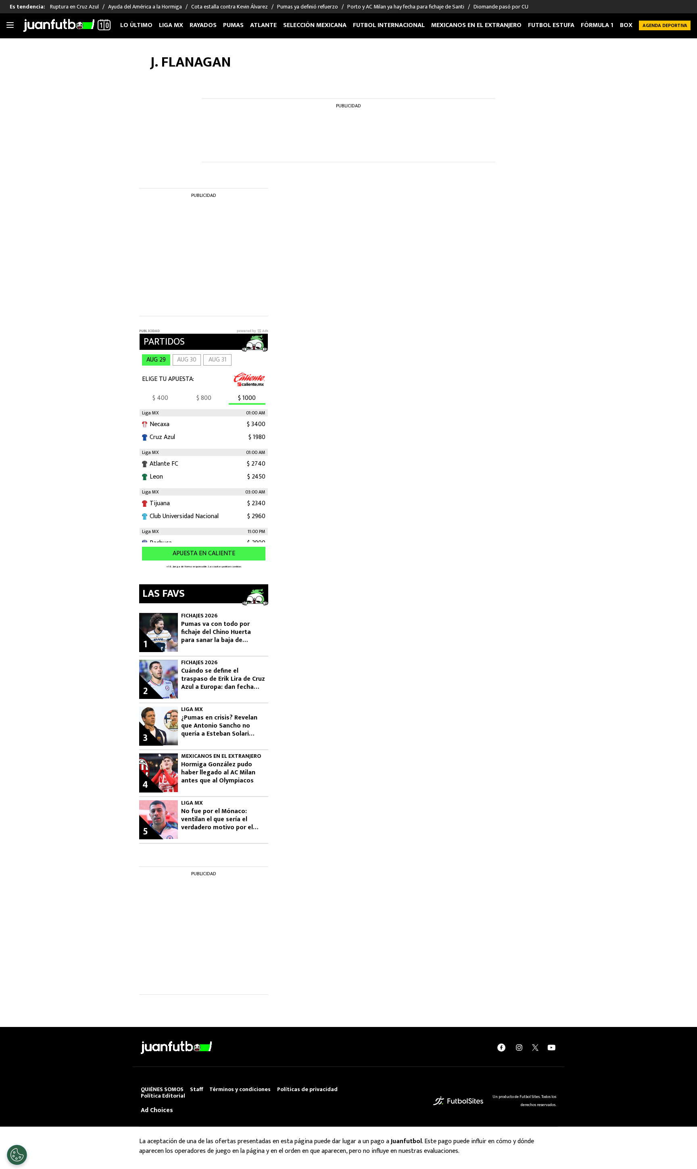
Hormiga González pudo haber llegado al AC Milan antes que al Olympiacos (218, 773)
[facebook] (501, 1047)
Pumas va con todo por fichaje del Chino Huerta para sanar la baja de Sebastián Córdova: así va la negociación (222, 632)
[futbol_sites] (458, 1100)
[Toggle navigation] (10, 25)
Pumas (233, 25)
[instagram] (519, 1047)
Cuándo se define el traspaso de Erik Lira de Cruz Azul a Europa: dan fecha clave (223, 679)
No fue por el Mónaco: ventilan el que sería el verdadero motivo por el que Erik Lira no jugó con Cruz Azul (217, 819)
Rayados (203, 25)
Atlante (263, 25)
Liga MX (171, 25)
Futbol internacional (389, 25)
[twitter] (535, 1047)
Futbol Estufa (551, 25)
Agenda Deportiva (665, 25)
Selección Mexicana (314, 25)
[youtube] (551, 1047)
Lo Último (136, 25)
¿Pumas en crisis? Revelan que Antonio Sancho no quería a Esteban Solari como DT (219, 726)
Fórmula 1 (597, 25)
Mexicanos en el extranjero (476, 25)
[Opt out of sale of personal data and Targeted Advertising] (17, 1155)
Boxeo (630, 25)
